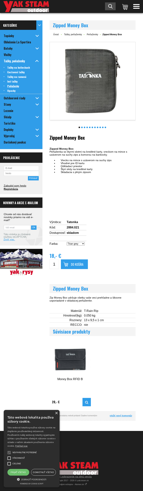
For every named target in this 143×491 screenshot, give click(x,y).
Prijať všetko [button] (18, 472)
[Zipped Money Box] (93, 81)
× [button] (56, 413)
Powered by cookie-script (31, 483)
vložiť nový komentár (121, 415)
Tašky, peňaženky (73, 34)
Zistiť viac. (9, 239)
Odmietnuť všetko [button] (43, 472)
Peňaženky (92, 34)
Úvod (56, 34)
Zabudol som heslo (15, 185)
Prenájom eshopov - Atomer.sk (70, 484)
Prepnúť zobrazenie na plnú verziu (71, 476)
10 (103, 127)
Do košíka (77, 264)
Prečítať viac (21, 445)
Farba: (54, 243)
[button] (31, 479)
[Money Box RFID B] (70, 359)
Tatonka (72, 222)
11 (105, 127)
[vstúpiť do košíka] (124, 6)
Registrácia (11, 188)
